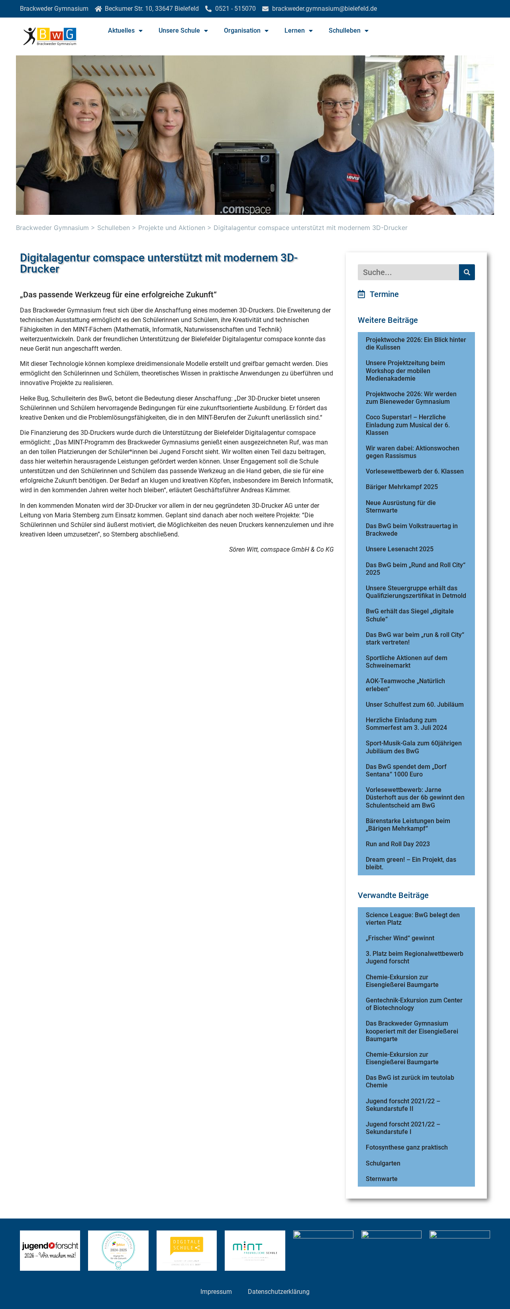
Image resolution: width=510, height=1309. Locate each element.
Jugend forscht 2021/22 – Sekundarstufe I (403, 1128)
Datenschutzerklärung (279, 1291)
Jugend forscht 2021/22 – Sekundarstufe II (403, 1104)
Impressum (216, 1291)
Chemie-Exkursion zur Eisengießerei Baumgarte (402, 981)
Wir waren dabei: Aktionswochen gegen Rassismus (412, 452)
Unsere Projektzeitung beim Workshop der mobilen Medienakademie (405, 370)
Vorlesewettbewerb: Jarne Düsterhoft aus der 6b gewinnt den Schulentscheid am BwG (415, 797)
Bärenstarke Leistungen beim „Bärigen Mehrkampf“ (408, 824)
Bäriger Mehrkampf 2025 (402, 487)
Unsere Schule (179, 30)
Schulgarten (383, 1163)
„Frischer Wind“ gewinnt (400, 938)
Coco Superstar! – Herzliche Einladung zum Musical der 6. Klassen (408, 424)
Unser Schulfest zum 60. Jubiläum (415, 704)
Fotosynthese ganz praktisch (407, 1147)
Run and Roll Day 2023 (398, 844)
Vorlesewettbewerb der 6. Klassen (415, 471)
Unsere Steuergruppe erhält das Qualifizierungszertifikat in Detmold (416, 591)
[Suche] (467, 272)
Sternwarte (382, 1179)
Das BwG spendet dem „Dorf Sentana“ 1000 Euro (406, 770)
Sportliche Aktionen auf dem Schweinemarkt (406, 661)
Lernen (294, 30)
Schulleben (345, 30)
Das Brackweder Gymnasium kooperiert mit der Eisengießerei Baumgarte (412, 1031)
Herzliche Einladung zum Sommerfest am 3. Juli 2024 (406, 723)
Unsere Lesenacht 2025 (400, 549)
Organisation (242, 30)
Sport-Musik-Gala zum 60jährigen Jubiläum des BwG (414, 747)
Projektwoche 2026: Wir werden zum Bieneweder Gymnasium (411, 397)
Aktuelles (121, 30)
